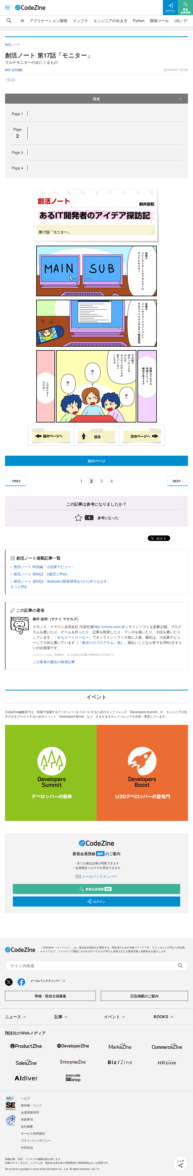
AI (22, 20)
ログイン (99, 901)
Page (17, 113)
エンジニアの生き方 (110, 20)
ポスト (161, 538)
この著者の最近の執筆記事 (54, 661)
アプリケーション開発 (48, 20)
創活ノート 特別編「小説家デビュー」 (44, 566)
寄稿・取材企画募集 (50, 995)
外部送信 (27, 1147)
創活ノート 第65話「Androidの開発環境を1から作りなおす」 (62, 581)
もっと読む (19, 586)
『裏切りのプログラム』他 (99, 642)
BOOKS (161, 1016)
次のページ (96, 460)
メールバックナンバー (99, 876)
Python (138, 20)
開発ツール (159, 20)
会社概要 (27, 1126)
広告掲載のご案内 (144, 995)
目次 (96, 98)
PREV (16, 481)
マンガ (11, 80)
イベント (112, 1016)
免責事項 (27, 1119)
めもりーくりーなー (73, 637)
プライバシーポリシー (36, 1140)
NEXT (177, 481)
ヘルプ (25, 1098)
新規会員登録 (98, 889)
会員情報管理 (30, 1112)
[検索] (9, 20)
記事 (59, 1016)
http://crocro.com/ (107, 626)
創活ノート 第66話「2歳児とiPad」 (42, 573)
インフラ (80, 20)
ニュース (13, 1016)
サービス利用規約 (33, 1133)
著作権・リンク (31, 1105)
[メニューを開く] (7, 7)
